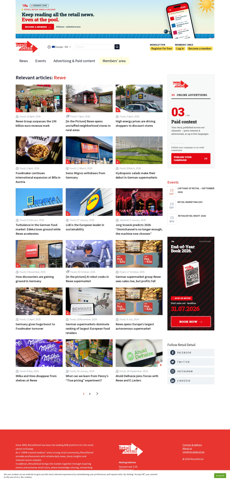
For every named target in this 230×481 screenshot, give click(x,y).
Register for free (161, 48)
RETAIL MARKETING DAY (190, 202)
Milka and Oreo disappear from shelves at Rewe (36, 378)
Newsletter (157, 44)
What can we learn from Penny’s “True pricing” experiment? (87, 378)
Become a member (200, 48)
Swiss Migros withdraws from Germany (85, 175)
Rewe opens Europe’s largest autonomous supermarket (135, 326)
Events (40, 60)
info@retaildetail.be (193, 452)
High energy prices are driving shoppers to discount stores (135, 123)
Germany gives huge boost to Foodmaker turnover (35, 326)
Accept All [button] (220, 475)
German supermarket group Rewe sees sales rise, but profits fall (138, 279)
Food (22, 116)
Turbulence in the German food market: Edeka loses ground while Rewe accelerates (38, 229)
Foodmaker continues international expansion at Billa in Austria (38, 177)
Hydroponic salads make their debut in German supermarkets (136, 175)
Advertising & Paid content (74, 60)
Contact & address (192, 444)
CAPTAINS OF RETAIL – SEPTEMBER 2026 (196, 190)
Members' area (184, 44)
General (124, 220)
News (23, 60)
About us (187, 448)
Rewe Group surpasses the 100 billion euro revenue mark (36, 123)
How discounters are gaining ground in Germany (35, 279)
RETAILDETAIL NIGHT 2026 (192, 215)
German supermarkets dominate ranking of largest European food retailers (88, 328)
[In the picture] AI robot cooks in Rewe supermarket (87, 279)
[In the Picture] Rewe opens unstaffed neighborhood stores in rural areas (88, 125)
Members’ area (114, 60)
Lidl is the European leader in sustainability (85, 227)
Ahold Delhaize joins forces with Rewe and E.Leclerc (137, 378)
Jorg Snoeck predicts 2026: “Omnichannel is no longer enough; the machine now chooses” (139, 229)
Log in (180, 48)
